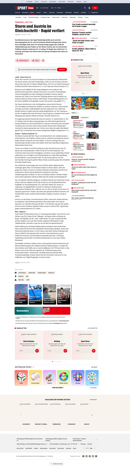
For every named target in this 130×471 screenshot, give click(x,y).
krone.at (17, 12)
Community (44, 1)
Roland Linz (51, 272)
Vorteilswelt (29, 1)
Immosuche (71, 1)
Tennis (45, 12)
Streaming (25, 12)
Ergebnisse (95, 12)
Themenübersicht (64, 321)
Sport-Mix (52, 12)
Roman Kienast (22, 272)
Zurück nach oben (56, 464)
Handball (83, 12)
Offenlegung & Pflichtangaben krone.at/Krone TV (30, 439)
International (65, 17)
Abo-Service (20, 448)
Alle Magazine (93, 399)
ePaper (36, 1)
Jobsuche (78, 1)
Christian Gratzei (42, 272)
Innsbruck (20, 276)
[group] (21, 294)
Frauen (86, 17)
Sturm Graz (21, 279)
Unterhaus (80, 17)
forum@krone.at (57, 323)
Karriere (89, 444)
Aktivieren (62, 69)
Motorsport (60, 12)
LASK (28, 279)
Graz (27, 276)
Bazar (85, 1)
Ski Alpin (76, 12)
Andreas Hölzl (31, 272)
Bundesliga (18, 17)
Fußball (32, 12)
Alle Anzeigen (93, 387)
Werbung (83, 444)
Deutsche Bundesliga (34, 17)
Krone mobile (62, 1)
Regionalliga (73, 17)
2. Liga (24, 17)
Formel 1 (38, 12)
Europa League (55, 17)
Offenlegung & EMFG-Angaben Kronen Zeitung (56, 439)
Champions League (45, 17)
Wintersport (68, 12)
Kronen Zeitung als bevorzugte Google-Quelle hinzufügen (43, 69)
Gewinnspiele (53, 1)
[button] (89, 12)
